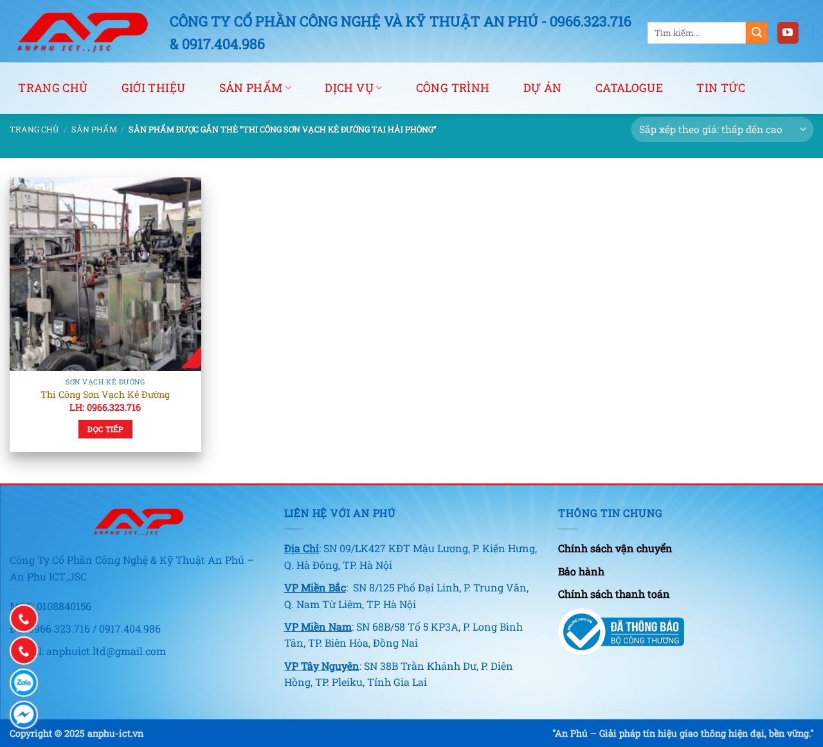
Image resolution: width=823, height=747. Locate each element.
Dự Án (542, 87)
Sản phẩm (94, 129)
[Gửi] (757, 33)
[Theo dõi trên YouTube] (788, 33)
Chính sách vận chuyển (615, 548)
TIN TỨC (720, 87)
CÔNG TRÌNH (453, 87)
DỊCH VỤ (349, 87)
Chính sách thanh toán (614, 593)
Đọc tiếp (105, 429)
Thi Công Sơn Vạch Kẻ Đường (105, 395)
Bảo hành (581, 571)
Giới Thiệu (154, 87)
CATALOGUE (629, 87)
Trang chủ (52, 87)
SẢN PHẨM (251, 87)
